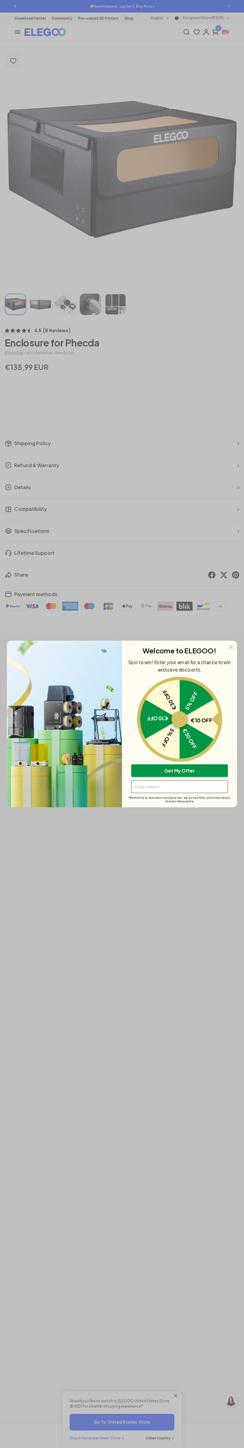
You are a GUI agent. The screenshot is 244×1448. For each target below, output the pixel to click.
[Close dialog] (231, 647)
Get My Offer (179, 770)
